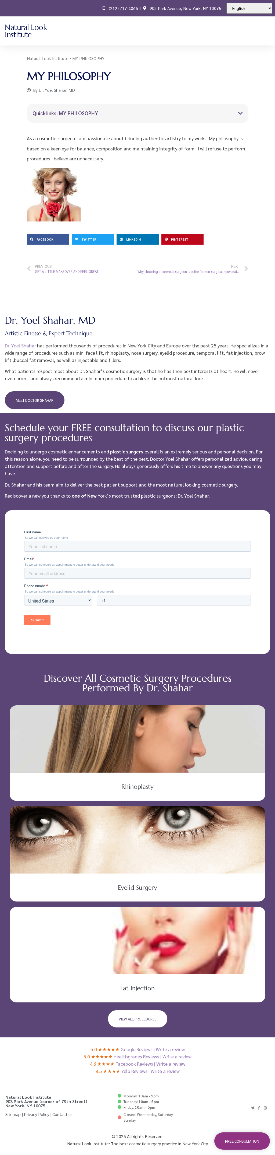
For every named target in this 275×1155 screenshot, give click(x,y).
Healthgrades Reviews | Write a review (152, 1056)
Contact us (62, 1114)
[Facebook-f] (259, 1108)
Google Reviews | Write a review (153, 1049)
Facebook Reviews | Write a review (150, 1064)
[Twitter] (253, 1108)
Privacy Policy (36, 1114)
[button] (266, 31)
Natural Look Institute (26, 31)
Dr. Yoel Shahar (20, 345)
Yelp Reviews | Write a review (150, 1071)
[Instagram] (265, 1108)
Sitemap (13, 1114)
